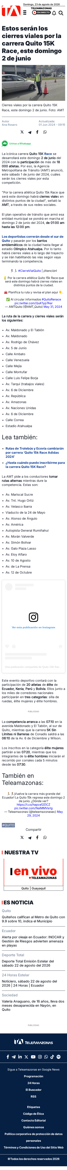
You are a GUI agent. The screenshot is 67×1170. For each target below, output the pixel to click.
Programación (33, 1076)
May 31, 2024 (53, 307)
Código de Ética (33, 1113)
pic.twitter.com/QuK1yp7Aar (34, 303)
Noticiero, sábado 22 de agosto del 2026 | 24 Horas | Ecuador (29, 983)
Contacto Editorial (33, 1120)
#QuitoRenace (51, 299)
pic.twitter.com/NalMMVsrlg (33, 808)
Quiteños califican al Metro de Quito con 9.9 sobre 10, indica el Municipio (33, 919)
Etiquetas (33, 1107)
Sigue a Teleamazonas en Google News (33, 1069)
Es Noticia (19, 902)
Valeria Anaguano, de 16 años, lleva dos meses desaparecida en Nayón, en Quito (33, 1005)
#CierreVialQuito (29, 271)
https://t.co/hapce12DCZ (33, 804)
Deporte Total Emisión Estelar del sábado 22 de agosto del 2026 (28, 963)
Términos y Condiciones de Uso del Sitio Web (33, 1147)
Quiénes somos (33, 1127)
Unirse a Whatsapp (20, 143)
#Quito (8, 825)
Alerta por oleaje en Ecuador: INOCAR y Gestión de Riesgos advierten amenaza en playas (33, 941)
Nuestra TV (21, 852)
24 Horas (34, 1083)
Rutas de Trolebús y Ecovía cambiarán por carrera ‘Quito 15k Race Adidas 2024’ (35, 453)
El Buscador (34, 1090)
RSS (33, 1096)
